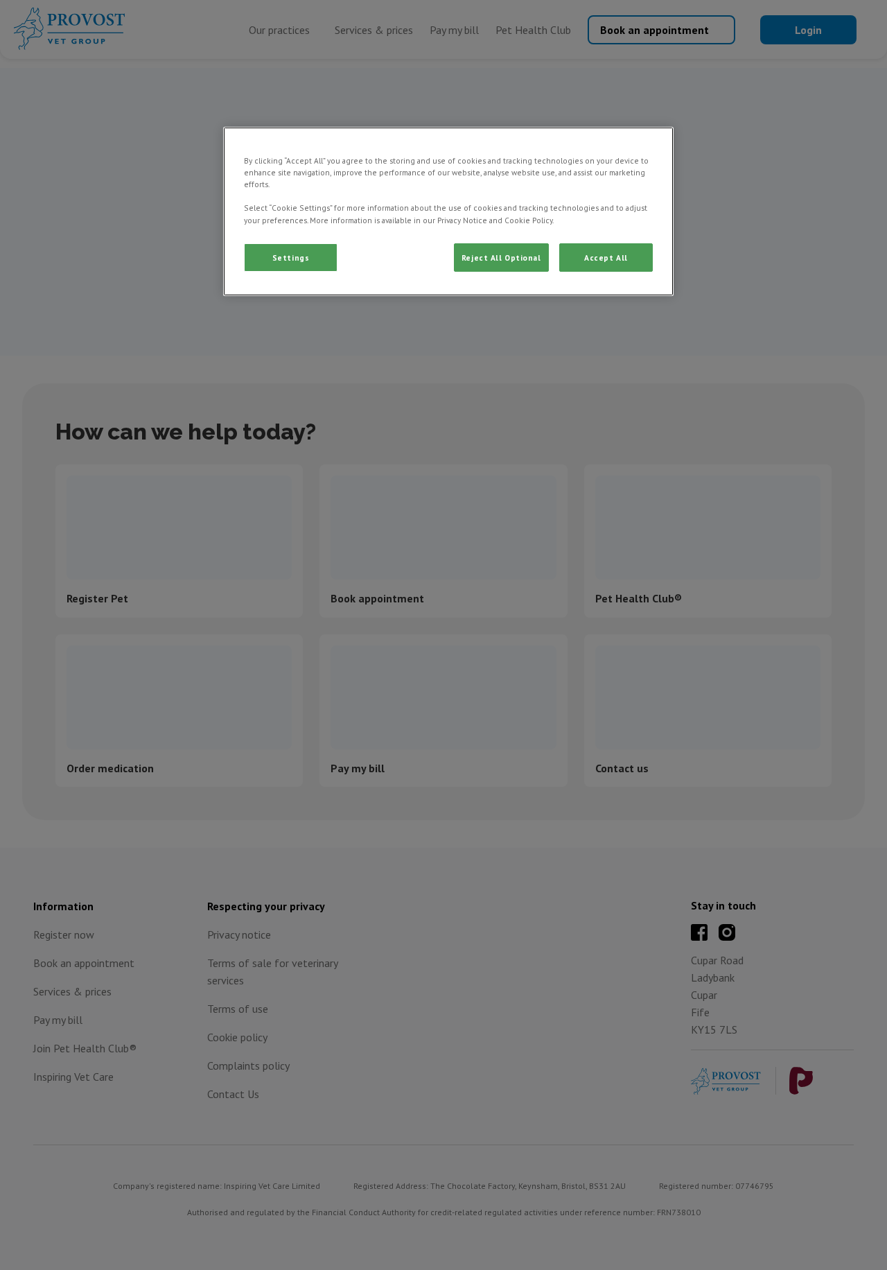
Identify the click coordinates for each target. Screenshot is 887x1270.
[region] (448, 211)
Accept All (606, 257)
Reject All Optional (501, 257)
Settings (291, 257)
